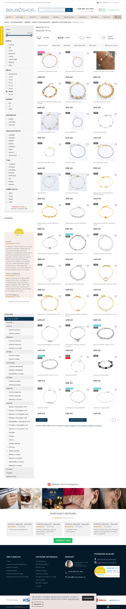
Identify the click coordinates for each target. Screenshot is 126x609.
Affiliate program (41, 571)
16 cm (12, 83)
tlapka (12, 199)
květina (12, 144)
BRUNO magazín (42, 583)
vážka (12, 202)
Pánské (11, 436)
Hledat (69, 10)
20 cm (13, 94)
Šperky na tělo (11, 476)
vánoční (13, 152)
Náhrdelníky (10, 363)
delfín (12, 193)
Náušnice (9, 337)
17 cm (12, 86)
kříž (11, 179)
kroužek (13, 173)
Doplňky (9, 473)
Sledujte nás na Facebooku (106, 559)
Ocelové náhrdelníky (15, 366)
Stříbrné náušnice (14, 344)
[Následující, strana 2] (114, 420)
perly (12, 109)
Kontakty (48, 2)
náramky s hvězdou (95, 426)
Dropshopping (41, 561)
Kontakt (38, 586)
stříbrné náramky (70, 426)
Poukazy (9, 469)
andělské (13, 135)
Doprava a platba (16, 2)
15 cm (12, 80)
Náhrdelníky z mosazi (16, 374)
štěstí (12, 149)
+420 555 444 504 (75, 571)
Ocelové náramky (14, 392)
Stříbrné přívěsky (14, 385)
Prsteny (9, 326)
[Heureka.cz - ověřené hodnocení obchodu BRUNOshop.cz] (109, 571)
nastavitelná (15, 74)
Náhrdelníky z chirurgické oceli (19, 421)
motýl (12, 196)
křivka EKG (14, 176)
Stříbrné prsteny (14, 333)
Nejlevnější (56, 45)
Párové (11, 440)
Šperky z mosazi (14, 454)
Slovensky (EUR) (104, 2)
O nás (7, 2)
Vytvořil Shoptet (115, 607)
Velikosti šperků (11, 571)
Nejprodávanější (79, 45)
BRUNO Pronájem (42, 564)
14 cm (12, 77)
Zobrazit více (63, 540)
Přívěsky (9, 377)
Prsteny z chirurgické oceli (17, 410)
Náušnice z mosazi (15, 348)
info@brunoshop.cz (77, 577)
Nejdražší (67, 45)
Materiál (9, 403)
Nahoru (42, 420)
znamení (13, 125)
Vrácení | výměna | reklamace (33, 2)
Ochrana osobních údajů (14, 574)
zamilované (14, 155)
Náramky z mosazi (15, 399)
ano (12, 103)
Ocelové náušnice (14, 341)
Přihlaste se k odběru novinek (46, 577)
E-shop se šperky (12, 319)
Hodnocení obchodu (63, 513)
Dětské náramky (14, 443)
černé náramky (82, 426)
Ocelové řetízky (14, 355)
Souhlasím (88, 598)
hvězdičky (13, 170)
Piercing (11, 447)
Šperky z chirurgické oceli (17, 407)
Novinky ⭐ (10, 322)
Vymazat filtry (18, 207)
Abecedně (92, 45)
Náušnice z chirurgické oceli (18, 414)
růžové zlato (14, 59)
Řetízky (9, 352)
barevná (13, 45)
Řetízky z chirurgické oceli (17, 418)
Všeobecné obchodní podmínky (17, 577)
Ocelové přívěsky (14, 381)
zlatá (12, 65)
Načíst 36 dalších (78, 420)
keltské (12, 141)
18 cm (12, 88)
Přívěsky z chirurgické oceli (18, 425)
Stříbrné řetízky (14, 359)
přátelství (13, 146)
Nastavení (37, 604)
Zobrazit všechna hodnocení (19, 301)
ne (11, 106)
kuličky (12, 181)
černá (12, 51)
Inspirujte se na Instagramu (106, 562)
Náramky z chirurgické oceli (18, 429)
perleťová (13, 54)
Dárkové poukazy (42, 574)
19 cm (12, 91)
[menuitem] (9, 17)
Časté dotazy (40, 580)
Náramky (9, 388)
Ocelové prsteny (14, 330)
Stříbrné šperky (13, 451)
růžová (12, 56)
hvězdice (13, 138)
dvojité (12, 119)
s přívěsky (14, 122)
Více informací (73, 599)
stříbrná (13, 62)
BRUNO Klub (40, 567)
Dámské (11, 432)
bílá (11, 48)
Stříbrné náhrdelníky (15, 370)
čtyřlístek (13, 164)
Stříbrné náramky (14, 396)
